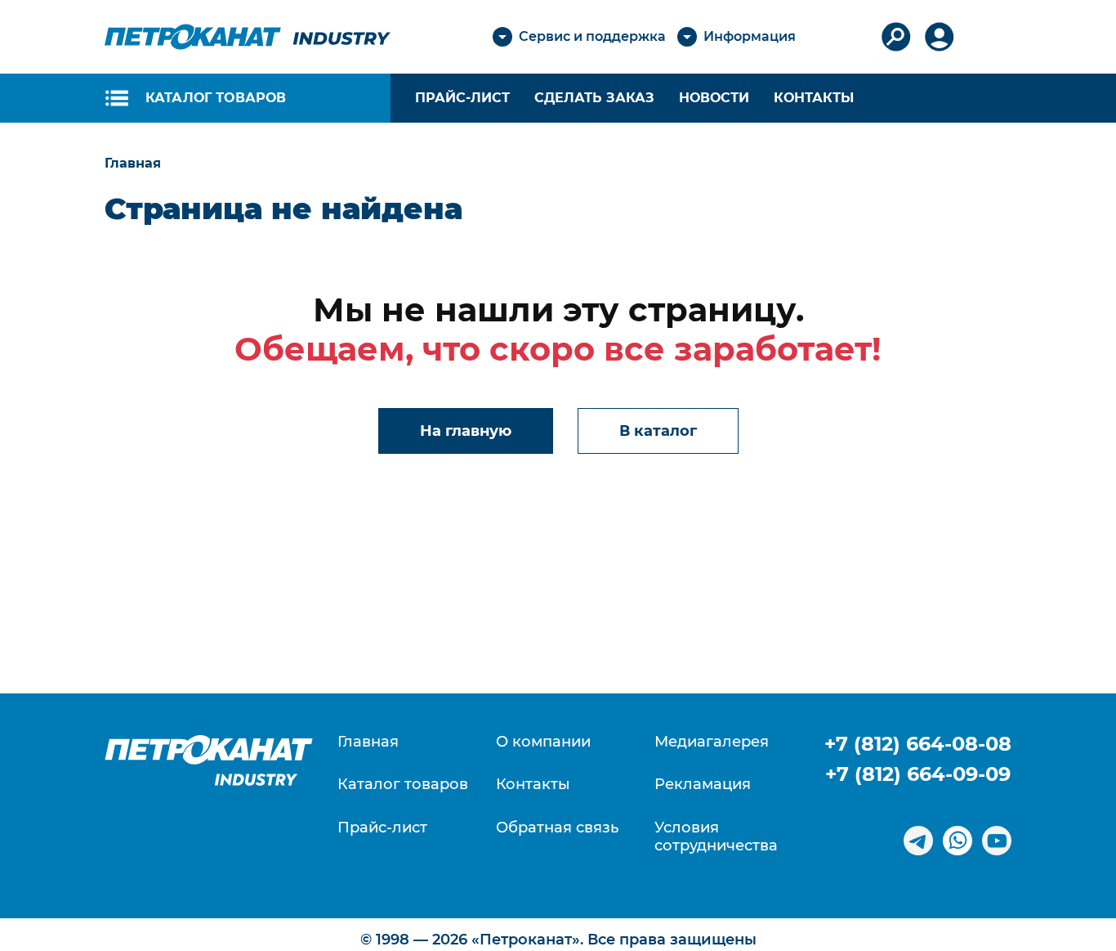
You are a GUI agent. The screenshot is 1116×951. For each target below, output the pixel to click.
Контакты (814, 97)
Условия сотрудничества (716, 837)
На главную (465, 431)
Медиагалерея (711, 742)
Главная (368, 742)
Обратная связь (557, 828)
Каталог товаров (402, 784)
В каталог (658, 431)
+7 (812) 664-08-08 (917, 744)
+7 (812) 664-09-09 (918, 774)
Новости (714, 97)
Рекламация (702, 784)
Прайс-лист (382, 828)
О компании (543, 742)
